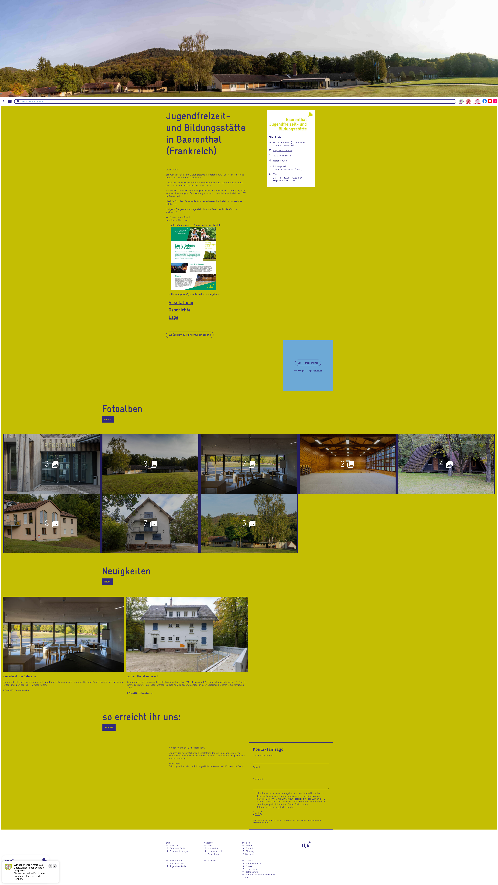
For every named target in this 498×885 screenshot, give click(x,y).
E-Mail (256, 767)
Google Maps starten (308, 362)
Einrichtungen (177, 863)
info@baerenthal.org (283, 150)
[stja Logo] (301, 844)
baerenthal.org (280, 160)
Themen (246, 842)
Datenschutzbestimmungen (309, 820)
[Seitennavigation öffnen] (9, 101)
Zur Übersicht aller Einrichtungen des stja (190, 334)
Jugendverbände (178, 866)
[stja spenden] (468, 101)
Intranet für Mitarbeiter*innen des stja (260, 876)
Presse (248, 866)
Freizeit (249, 848)
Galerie (107, 419)
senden (257, 813)
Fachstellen (176, 860)
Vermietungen (214, 853)
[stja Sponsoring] (477, 101)
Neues (107, 581)
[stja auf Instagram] (495, 100)
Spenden (212, 860)
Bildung (249, 845)
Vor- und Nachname (263, 755)
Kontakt (109, 727)
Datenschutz (318, 371)
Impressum (251, 868)
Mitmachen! (214, 848)
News (210, 845)
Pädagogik (250, 851)
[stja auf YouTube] (490, 100)
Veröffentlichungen (179, 851)
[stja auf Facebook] (484, 100)
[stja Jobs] (461, 100)
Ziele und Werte (177, 848)
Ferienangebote (215, 851)
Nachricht (258, 778)
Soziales (249, 853)
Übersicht (216, 225)
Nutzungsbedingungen (260, 822)
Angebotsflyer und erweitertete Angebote (198, 294)
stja (168, 842)
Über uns (174, 845)
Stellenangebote (253, 863)
